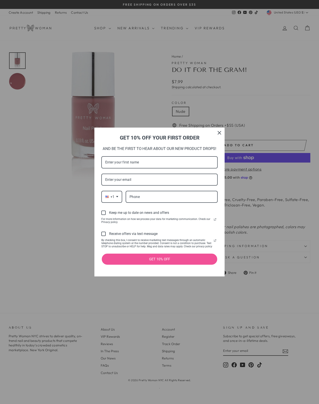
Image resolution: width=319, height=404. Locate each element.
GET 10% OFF (159, 259)
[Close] (219, 133)
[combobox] (111, 197)
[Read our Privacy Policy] (215, 219)
